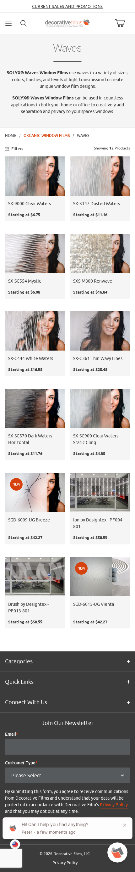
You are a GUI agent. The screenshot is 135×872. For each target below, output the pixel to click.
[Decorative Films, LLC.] (67, 22)
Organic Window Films (47, 135)
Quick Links (19, 681)
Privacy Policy (114, 804)
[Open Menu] (9, 23)
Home (10, 135)
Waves (83, 135)
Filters (17, 148)
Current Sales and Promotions (67, 6)
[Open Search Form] (24, 23)
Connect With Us (26, 702)
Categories (19, 661)
